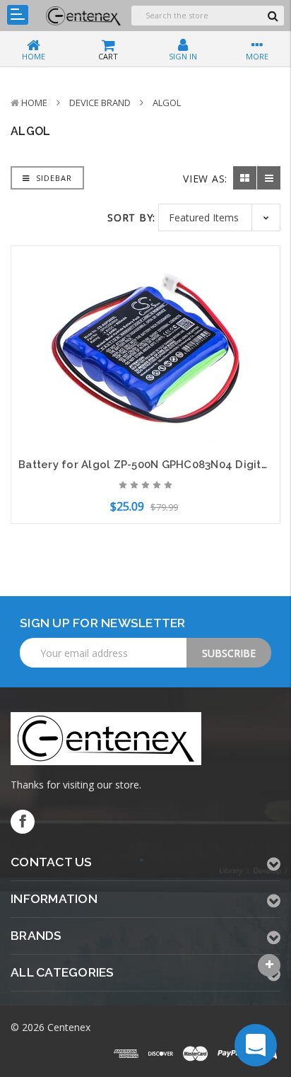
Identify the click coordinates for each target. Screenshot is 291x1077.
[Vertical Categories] (17, 15)
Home (34, 102)
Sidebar (52, 178)
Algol (167, 102)
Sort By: (131, 217)
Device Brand (100, 102)
